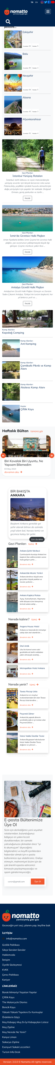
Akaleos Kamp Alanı (33, 387)
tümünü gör (37, 431)
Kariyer (6, 979)
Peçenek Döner (27, 713)
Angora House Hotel (29, 626)
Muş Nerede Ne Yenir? (14, 1032)
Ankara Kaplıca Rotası (30, 595)
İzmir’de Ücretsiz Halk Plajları (27, 235)
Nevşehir (28, 75)
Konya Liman (9, 1037)
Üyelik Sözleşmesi (12, 964)
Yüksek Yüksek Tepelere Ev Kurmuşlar (22, 1012)
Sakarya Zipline (10, 1042)
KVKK (5, 969)
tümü (31, 543)
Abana (27, 97)
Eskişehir (28, 32)
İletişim (6, 959)
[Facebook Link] (49, 2)
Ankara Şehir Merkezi (30, 550)
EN (36, 2)
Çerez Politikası (10, 974)
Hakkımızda (8, 954)
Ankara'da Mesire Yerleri (31, 573)
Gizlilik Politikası (11, 944)
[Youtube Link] (53, 2)
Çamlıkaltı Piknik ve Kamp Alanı (36, 367)
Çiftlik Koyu (27, 409)
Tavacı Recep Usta (28, 691)
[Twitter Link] (45, 2)
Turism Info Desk (11, 1052)
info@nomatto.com (16, 938)
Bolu (25, 53)
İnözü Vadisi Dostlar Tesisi (32, 736)
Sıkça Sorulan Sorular (14, 949)
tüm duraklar (37, 539)
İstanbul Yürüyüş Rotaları (28, 175)
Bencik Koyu (8, 1007)
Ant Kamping (28, 343)
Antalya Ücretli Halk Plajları (27, 287)
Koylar (23, 406)
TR (32, 2)
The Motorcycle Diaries (14, 1002)
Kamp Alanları (8, 329)
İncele (27, 198)
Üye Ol (37, 881)
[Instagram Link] (42, 2)
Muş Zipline (8, 1027)
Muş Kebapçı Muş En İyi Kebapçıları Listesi (25, 1022)
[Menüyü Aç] (48, 11)
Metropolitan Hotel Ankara (32, 668)
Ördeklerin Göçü (11, 1017)
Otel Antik (24, 646)
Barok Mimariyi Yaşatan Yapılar (19, 992)
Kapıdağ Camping (13, 332)
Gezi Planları (27, 173)
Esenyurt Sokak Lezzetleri (16, 1047)
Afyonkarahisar (32, 119)
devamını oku (12, 472)
